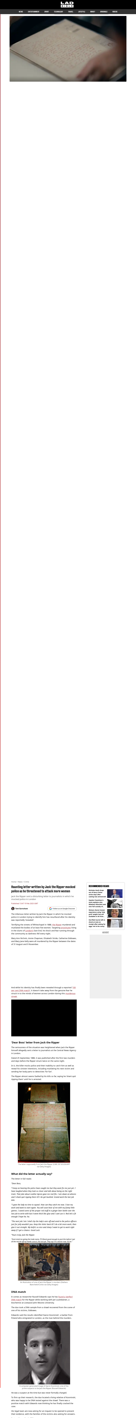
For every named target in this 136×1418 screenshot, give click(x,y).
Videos (114, 12)
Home (13, 882)
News (21, 12)
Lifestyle (81, 12)
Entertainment (33, 12)
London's (29, 930)
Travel (70, 12)
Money (92, 12)
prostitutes (66, 927)
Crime (26, 882)
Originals (103, 12)
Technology (58, 12)
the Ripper (57, 924)
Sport (46, 12)
